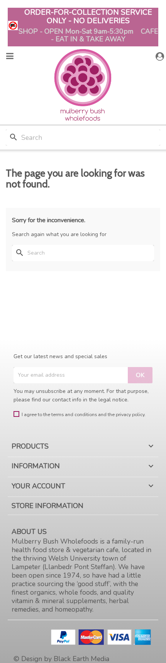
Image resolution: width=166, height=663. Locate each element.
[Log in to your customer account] (161, 56)
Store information (47, 505)
